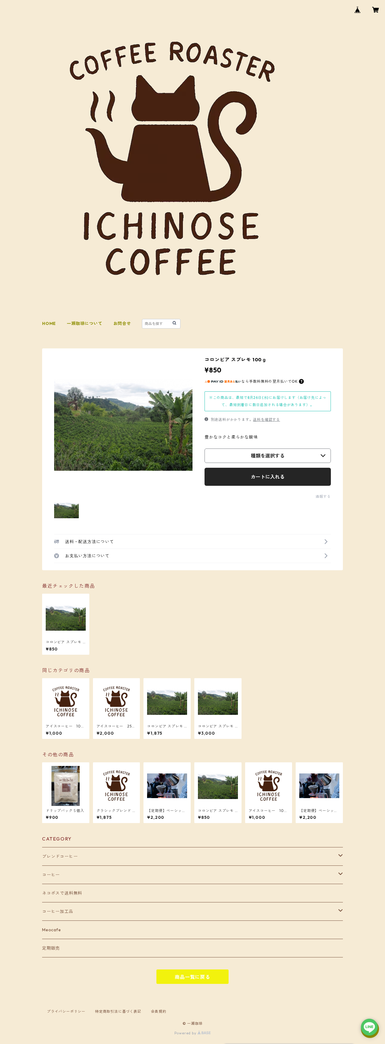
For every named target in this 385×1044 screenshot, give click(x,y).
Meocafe (51, 929)
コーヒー (51, 874)
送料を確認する (266, 419)
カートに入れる (268, 477)
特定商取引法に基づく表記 (118, 1011)
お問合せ (122, 323)
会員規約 (158, 1011)
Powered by (186, 1033)
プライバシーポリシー (66, 1011)
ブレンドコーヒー (60, 856)
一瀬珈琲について (84, 323)
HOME (49, 323)
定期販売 (51, 948)
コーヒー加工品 (57, 911)
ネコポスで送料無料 (62, 893)
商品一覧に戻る (192, 977)
